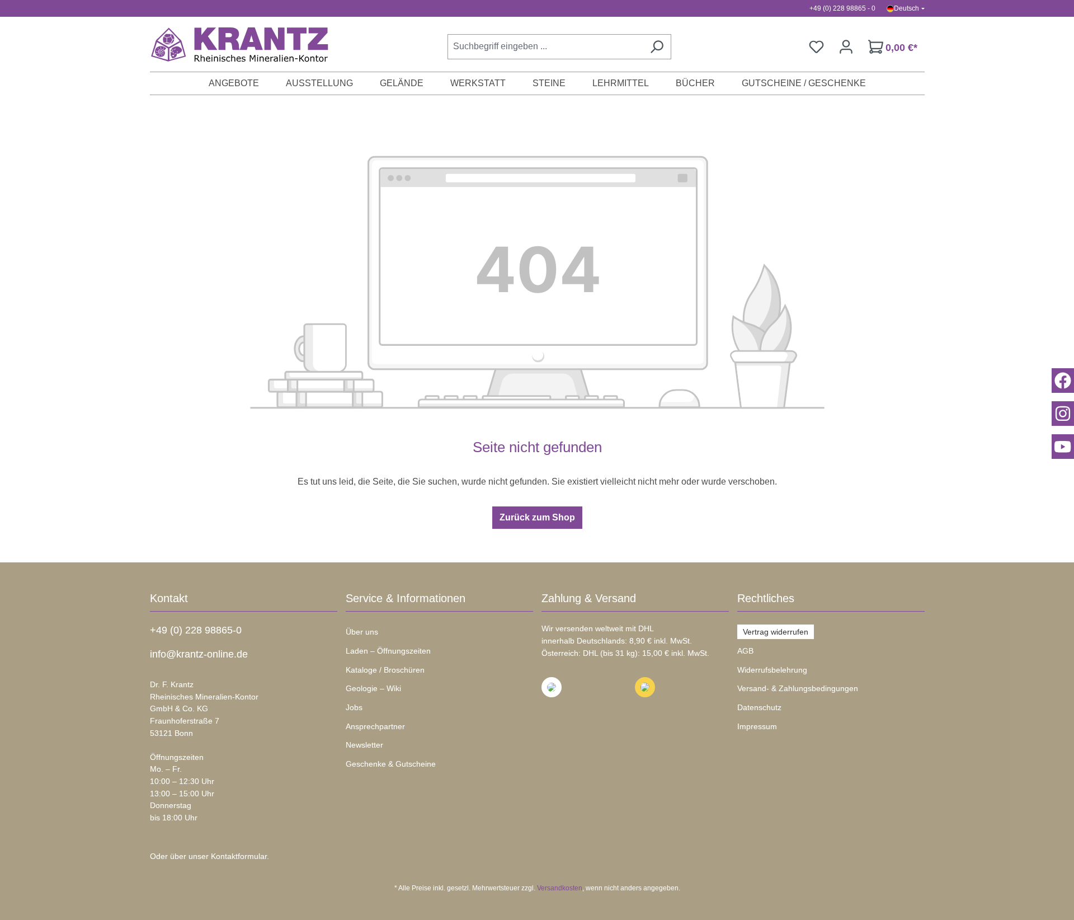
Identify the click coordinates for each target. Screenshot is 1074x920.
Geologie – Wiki (373, 688)
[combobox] (545, 46)
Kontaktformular (239, 856)
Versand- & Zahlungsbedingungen (797, 688)
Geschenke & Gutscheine (391, 763)
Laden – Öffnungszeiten (388, 650)
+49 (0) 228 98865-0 (196, 630)
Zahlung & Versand (588, 598)
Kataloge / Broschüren (385, 669)
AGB (745, 650)
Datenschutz (759, 707)
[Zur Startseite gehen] (234, 44)
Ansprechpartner (375, 726)
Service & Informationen (405, 598)
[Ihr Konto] (846, 46)
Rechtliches (765, 598)
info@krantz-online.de (199, 654)
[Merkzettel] (816, 46)
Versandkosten (559, 888)
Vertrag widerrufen (775, 631)
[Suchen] (656, 46)
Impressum (757, 726)
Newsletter (364, 744)
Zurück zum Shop (537, 517)
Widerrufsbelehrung (772, 669)
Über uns (362, 631)
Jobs (354, 707)
